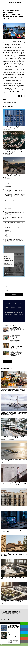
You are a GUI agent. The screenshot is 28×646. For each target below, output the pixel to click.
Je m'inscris (14, 340)
